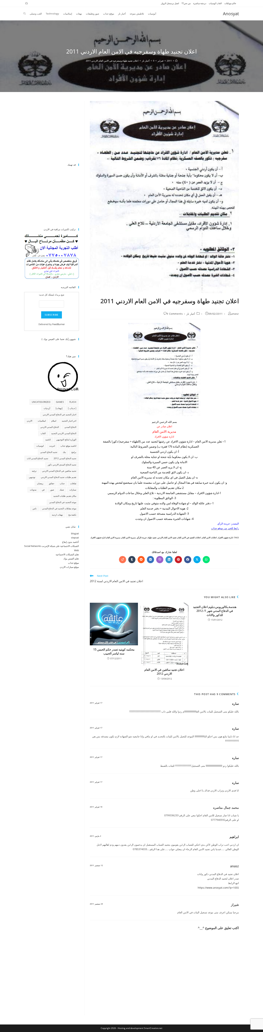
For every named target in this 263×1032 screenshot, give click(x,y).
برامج (73, 452)
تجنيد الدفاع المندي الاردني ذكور (62, 464)
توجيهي (32, 477)
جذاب (62, 483)
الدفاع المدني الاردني (49, 427)
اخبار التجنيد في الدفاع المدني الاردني (59, 414)
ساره (235, 703)
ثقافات (73, 483)
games (60, 401)
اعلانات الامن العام (209, 537)
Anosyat (231, 13)
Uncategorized (41, 401)
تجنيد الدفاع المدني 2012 (65, 458)
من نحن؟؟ (186, 3)
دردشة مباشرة (199, 3)
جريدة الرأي (142, 537)
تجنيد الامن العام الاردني (166, 537)
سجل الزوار (166, 3)
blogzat (75, 533)
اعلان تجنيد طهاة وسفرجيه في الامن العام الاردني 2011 (112, 60)
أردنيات (47, 408)
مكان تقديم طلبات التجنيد (64, 495)
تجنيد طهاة (152, 537)
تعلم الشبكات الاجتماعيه (67, 554)
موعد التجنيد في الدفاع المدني (62, 502)
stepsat (75, 537)
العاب (43, 433)
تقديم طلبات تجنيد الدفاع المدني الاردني (58, 477)
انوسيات (40, 445)
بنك (64, 452)
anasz (235, 313)
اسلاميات (42, 420)
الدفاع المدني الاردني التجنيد (63, 433)
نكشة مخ (72, 514)
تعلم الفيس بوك (71, 558)
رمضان (40, 483)
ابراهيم (234, 837)
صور (52, 489)
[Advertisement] (49, 130)
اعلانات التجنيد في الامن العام (189, 537)
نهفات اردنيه (57, 514)
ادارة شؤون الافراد (225, 537)
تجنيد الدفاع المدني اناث (37, 458)
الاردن (29, 420)
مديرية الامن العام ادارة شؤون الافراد (105, 537)
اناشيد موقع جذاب (68, 445)
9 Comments (175, 313)
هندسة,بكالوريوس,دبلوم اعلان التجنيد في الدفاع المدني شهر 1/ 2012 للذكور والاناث (214, 611)
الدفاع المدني (70, 427)
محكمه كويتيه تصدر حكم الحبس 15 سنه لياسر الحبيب (114, 651)
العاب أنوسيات (215, 3)
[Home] (176, 60)
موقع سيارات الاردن (69, 567)
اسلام (53, 420)
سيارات (72, 489)
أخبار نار (190, 313)
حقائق (51, 483)
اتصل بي (175, 3)
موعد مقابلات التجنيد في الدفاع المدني (59, 508)
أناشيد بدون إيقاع (70, 541)
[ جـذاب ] (72, 408)
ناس (34, 508)
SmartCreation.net (153, 1028)
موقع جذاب (73, 562)
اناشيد (48, 439)
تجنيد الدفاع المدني (48, 452)
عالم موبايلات (230, 3)
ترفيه (34, 470)
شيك (62, 489)
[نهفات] (59, 408)
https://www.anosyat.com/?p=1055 (218, 887)
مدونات (33, 489)
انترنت (52, 445)
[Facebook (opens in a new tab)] (26, 3)
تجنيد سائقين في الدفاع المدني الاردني (59, 470)
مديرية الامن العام (128, 537)
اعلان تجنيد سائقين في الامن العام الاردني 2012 (164, 672)
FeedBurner (58, 324)
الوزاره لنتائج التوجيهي (66, 439)
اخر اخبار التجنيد (69, 420)
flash (72, 401)
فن (43, 489)
